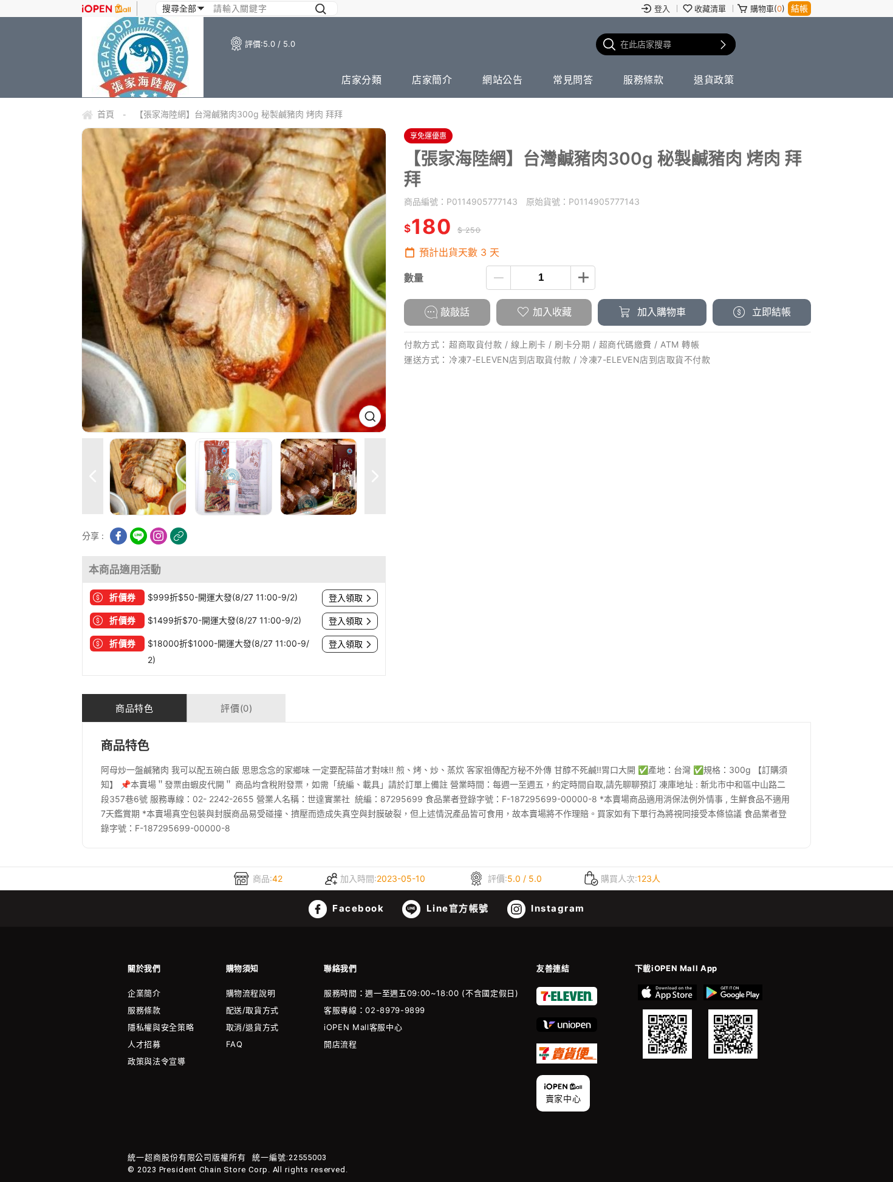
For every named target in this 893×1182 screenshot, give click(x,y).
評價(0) (236, 708)
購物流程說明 (251, 993)
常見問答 (573, 80)
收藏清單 (710, 8)
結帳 (799, 8)
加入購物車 (660, 312)
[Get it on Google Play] (732, 1021)
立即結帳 (770, 312)
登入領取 (346, 598)
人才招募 (144, 1044)
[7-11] (566, 1003)
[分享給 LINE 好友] (138, 536)
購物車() (767, 8)
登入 (662, 8)
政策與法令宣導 (157, 1061)
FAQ (234, 1044)
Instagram (557, 908)
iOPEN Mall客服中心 (363, 1027)
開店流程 (340, 1044)
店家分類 (361, 80)
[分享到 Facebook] (118, 536)
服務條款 (643, 80)
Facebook (357, 908)
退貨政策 (714, 80)
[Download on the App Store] (667, 1021)
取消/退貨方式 (252, 1027)
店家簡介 (432, 80)
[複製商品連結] (178, 536)
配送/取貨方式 (252, 1010)
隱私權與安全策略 (161, 1027)
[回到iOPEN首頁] (106, 8)
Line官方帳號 (456, 908)
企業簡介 (144, 993)
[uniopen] (566, 1029)
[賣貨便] (566, 1060)
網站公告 (502, 80)
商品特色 (134, 708)
